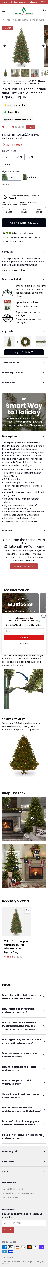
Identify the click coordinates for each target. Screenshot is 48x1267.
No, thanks (24, 644)
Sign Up (24, 637)
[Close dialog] (43, 615)
